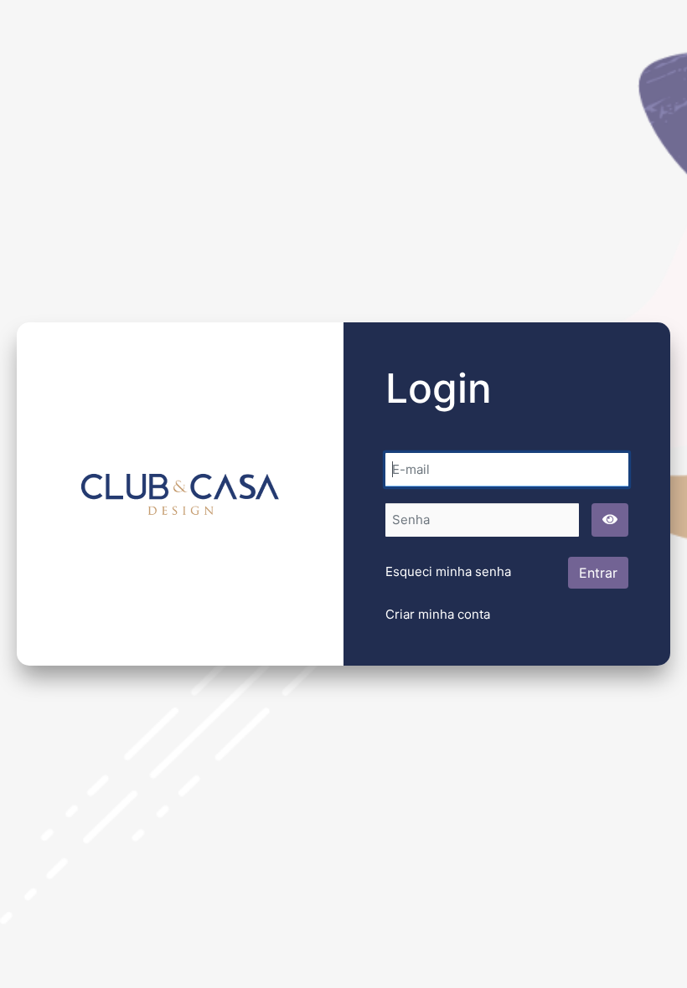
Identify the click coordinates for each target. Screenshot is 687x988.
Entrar (598, 572)
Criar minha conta (437, 614)
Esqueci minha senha (448, 571)
